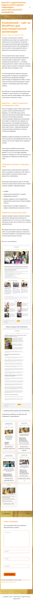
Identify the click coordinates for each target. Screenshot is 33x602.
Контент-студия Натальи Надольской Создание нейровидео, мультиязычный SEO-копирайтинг (14, 7)
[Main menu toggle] (29, 7)
